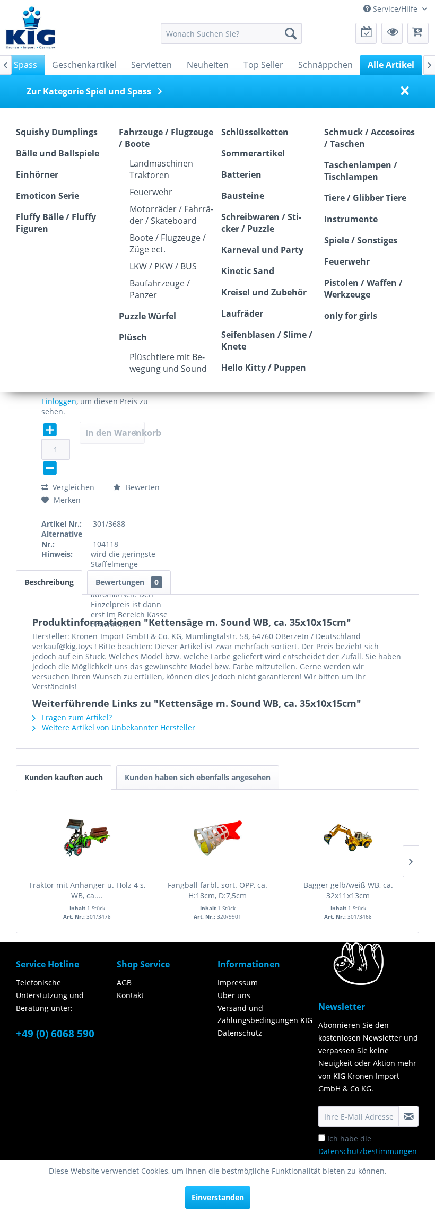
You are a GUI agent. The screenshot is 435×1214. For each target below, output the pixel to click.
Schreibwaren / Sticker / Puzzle (261, 222)
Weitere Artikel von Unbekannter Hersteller (117, 727)
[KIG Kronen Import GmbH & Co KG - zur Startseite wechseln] (30, 27)
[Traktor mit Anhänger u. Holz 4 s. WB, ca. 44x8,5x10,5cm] (87, 837)
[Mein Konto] (392, 33)
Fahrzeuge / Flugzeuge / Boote (166, 138)
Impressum (238, 982)
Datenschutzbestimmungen (367, 1151)
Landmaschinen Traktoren (161, 169)
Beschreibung (49, 582)
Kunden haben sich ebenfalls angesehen (198, 777)
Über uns (234, 995)
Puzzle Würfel (147, 316)
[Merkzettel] (366, 33)
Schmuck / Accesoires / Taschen (369, 138)
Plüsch (133, 337)
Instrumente (351, 219)
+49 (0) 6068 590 (55, 1034)
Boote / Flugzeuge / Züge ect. (167, 243)
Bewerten (142, 487)
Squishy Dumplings (57, 132)
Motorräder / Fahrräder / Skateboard (171, 214)
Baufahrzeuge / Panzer (159, 289)
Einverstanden (218, 1197)
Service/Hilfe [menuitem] (395, 9)
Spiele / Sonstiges (360, 240)
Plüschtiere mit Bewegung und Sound (168, 362)
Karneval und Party (262, 250)
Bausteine (242, 196)
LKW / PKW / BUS (163, 266)
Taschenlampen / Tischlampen (360, 170)
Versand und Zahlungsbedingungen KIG (265, 1014)
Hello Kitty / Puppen (263, 367)
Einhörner (37, 174)
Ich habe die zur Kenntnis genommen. (367, 1151)
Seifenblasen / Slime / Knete (266, 340)
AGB (124, 982)
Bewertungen (127, 582)
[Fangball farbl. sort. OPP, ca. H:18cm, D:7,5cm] (217, 837)
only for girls (350, 315)
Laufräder (242, 313)
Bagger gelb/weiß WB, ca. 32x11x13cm (348, 890)
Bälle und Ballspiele (57, 153)
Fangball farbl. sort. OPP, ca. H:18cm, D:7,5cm (217, 890)
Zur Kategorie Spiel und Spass (89, 91)
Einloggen (58, 401)
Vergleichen (72, 487)
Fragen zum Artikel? (76, 717)
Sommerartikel (253, 153)
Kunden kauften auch (63, 777)
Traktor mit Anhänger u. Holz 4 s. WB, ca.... (87, 890)
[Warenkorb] (418, 33)
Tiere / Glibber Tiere (365, 198)
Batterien (241, 174)
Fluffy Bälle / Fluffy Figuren (56, 222)
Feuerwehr (150, 192)
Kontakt (130, 995)
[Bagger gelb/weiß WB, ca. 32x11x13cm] (348, 837)
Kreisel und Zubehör (264, 292)
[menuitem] (231, 33)
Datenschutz (240, 1033)
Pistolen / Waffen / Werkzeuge (363, 288)
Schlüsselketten (255, 132)
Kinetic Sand (247, 271)
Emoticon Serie (47, 196)
